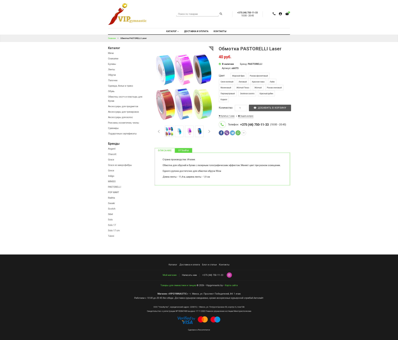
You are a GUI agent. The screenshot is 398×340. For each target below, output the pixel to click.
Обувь (111, 91)
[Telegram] (232, 132)
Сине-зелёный (227, 82)
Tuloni (111, 236)
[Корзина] (287, 14)
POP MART (113, 192)
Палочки (112, 80)
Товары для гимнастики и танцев (178, 285)
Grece (111, 170)
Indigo (111, 176)
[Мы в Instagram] (229, 275)
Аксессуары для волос (120, 117)
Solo (110, 219)
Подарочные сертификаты (122, 133)
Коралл (224, 99)
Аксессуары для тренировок (123, 111)
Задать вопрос (246, 116)
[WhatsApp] (238, 132)
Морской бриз (238, 76)
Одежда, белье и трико (120, 85)
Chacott (112, 154)
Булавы (112, 64)
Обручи (112, 75)
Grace (111, 159)
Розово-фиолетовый (259, 76)
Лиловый (243, 82)
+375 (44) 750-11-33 (212, 275)
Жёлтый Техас (242, 88)
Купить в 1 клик (227, 116)
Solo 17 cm (114, 230)
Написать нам (189, 275)
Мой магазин (170, 275)
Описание (165, 150)
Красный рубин (266, 94)
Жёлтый (258, 88)
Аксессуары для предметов (123, 106)
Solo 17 (112, 225)
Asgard (111, 148)
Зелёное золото (247, 94)
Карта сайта (231, 285)
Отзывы (183, 150)
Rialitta (111, 197)
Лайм (272, 82)
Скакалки (113, 58)
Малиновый (226, 88)
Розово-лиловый (274, 88)
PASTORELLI (114, 186)
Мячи (111, 53)
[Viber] (226, 132)
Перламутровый (228, 94)
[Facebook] (221, 132)
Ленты (111, 69)
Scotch (111, 208)
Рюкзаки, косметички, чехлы (123, 122)
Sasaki (111, 203)
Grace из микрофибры (120, 165)
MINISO (112, 181)
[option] (169, 131)
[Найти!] (221, 14)
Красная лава (258, 82)
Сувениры (113, 128)
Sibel (110, 214)
